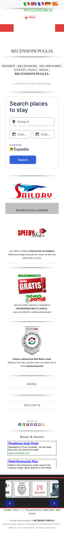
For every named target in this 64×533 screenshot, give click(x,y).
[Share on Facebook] (19, 424)
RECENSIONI (27, 66)
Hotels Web (48, 510)
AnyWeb (8, 510)
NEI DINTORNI (50, 66)
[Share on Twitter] (39, 424)
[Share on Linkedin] (31, 424)
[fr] (40, 4)
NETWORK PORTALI (44, 520)
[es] (55, 4)
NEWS (43, 70)
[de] (48, 4)
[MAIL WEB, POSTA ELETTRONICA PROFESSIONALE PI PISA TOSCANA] (40, 489)
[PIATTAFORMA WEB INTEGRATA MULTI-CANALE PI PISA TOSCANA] (22, 489)
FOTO (32, 70)
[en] (33, 4)
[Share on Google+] (27, 424)
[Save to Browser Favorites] (43, 424)
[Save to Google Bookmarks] (23, 424)
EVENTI (20, 70)
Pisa (15, 510)
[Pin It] (35, 424)
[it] (26, 4)
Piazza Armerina (33, 510)
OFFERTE (8, 66)
